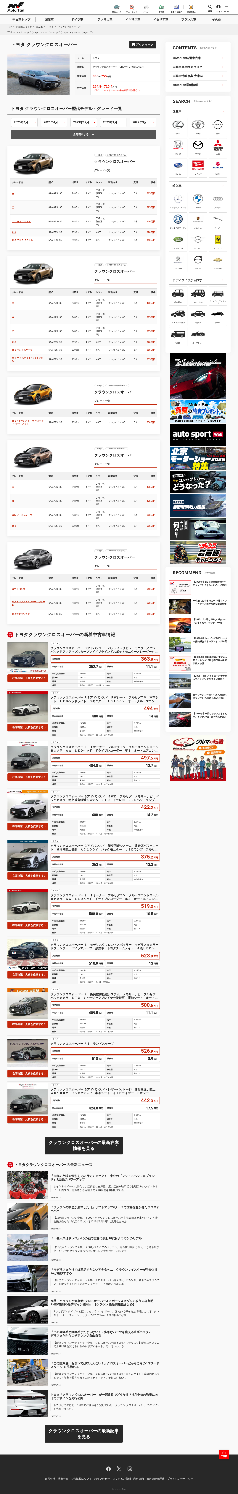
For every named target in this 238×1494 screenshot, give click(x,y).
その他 (216, 19)
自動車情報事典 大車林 (188, 76)
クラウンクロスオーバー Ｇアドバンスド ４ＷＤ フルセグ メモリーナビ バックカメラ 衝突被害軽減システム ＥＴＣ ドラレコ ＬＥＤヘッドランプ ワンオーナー (104, 798)
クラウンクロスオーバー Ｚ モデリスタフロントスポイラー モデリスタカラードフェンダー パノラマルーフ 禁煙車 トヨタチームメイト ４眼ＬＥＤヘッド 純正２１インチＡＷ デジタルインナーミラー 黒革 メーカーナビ (104, 946)
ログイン (218, 11)
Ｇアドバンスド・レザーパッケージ (28, 603)
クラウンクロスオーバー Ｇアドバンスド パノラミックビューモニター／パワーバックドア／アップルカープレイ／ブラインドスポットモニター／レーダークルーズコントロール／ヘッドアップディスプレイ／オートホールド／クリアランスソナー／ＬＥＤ (104, 649)
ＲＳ (14, 232)
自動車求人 (191, 11)
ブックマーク (145, 44)
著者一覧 (63, 1478)
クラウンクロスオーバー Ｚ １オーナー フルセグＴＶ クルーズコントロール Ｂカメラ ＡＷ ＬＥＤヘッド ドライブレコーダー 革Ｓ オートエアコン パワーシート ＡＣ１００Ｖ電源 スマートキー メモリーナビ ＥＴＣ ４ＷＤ (105, 748)
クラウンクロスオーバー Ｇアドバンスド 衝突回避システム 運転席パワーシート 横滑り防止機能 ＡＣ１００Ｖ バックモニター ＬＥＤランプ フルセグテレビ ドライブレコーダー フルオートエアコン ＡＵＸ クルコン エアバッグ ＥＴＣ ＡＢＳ (104, 847)
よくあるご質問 (121, 1478)
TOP (9, 27)
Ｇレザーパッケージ (22, 515)
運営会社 (50, 1478)
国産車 (49, 19)
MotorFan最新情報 (185, 84)
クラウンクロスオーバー (39, 32)
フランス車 (188, 19)
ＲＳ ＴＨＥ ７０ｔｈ (22, 240)
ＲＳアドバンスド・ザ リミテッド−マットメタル (28, 422)
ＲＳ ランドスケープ (22, 350)
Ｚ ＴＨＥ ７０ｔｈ (21, 221)
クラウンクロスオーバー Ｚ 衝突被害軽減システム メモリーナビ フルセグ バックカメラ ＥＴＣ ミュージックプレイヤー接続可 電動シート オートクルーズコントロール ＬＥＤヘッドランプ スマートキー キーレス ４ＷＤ (104, 996)
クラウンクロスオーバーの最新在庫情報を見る (84, 1145)
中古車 (161, 11)
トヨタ (50, 27)
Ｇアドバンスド (20, 589)
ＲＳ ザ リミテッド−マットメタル (27, 359)
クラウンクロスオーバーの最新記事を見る (84, 1433)
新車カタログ (176, 11)
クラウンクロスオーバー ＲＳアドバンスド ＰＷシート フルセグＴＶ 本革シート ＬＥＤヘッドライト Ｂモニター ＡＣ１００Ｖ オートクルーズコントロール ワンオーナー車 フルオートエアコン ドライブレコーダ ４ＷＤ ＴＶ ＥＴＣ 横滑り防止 (104, 699)
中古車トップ (21, 19)
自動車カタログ (24, 27)
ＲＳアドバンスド (21, 614)
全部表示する (81, 134)
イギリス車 (133, 19)
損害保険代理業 (155, 1478)
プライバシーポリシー (180, 1478)
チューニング (131, 11)
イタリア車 (160, 19)
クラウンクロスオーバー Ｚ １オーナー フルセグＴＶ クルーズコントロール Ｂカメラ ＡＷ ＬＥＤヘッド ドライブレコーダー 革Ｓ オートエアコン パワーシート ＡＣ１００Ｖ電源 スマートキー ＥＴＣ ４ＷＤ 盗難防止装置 (105, 897)
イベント (146, 11)
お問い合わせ (102, 1478)
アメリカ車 (105, 19)
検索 (210, 11)
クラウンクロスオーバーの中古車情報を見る (115, 90)
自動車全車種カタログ (187, 67)
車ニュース (116, 11)
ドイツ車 (77, 19)
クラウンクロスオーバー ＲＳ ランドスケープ (82, 1043)
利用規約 (138, 1478)
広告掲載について (81, 1478)
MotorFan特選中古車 (187, 58)
